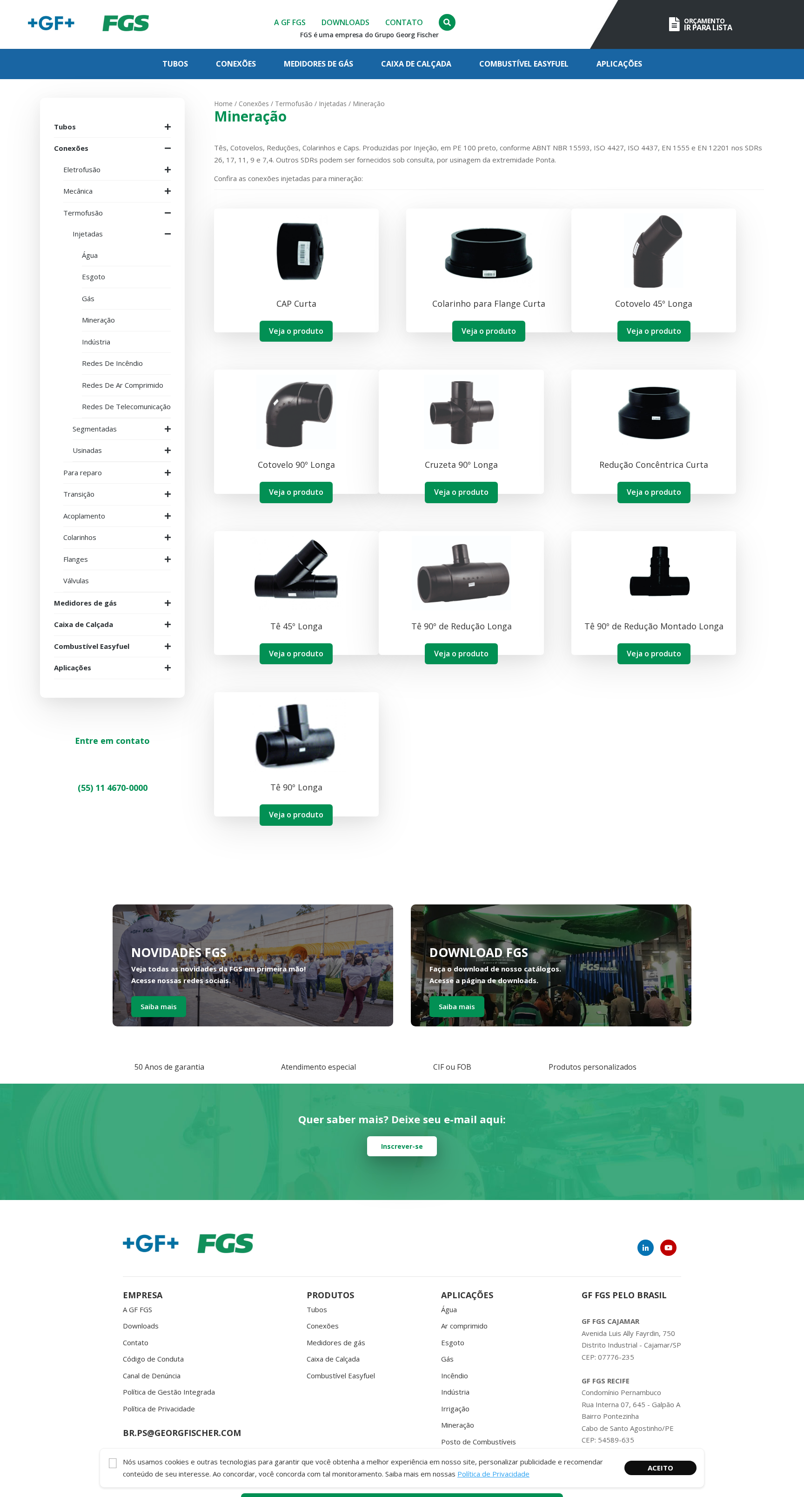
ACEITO (660, 1467)
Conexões (236, 64)
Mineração (457, 1425)
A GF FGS (290, 22)
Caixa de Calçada (416, 64)
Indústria (455, 1391)
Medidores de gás (318, 64)
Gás (447, 1358)
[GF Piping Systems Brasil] (51, 24)
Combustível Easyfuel (524, 64)
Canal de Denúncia (152, 1375)
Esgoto (452, 1342)
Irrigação (455, 1408)
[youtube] (668, 1248)
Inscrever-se (402, 1146)
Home (223, 103)
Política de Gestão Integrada (169, 1391)
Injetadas (333, 103)
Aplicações (619, 64)
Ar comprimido (464, 1325)
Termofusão (294, 103)
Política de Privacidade (159, 1408)
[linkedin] (645, 1248)
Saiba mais (159, 1006)
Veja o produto (296, 331)
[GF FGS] (125, 24)
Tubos (175, 64)
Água (449, 1309)
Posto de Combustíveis (478, 1441)
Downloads (345, 22)
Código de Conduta (153, 1358)
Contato (404, 22)
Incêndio (454, 1375)
